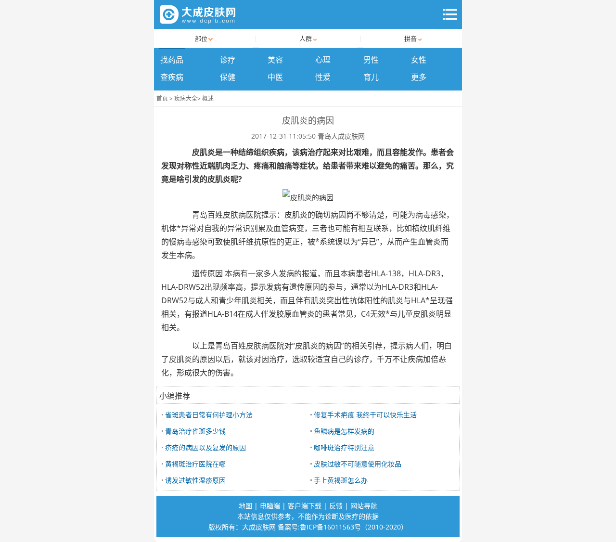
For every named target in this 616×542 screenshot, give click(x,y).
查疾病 (171, 77)
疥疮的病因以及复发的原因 (205, 447)
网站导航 (363, 505)
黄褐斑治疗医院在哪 (195, 463)
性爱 (323, 77)
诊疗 (227, 59)
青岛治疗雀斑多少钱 (195, 431)
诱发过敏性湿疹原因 (195, 480)
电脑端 (270, 505)
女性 (418, 59)
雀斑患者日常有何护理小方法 (209, 414)
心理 (323, 59)
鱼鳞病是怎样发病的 (344, 431)
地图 (245, 505)
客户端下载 (304, 505)
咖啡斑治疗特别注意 (344, 447)
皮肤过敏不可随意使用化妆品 (357, 463)
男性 (371, 59)
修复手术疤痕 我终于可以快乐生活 (365, 414)
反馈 (336, 505)
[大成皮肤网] (198, 14)
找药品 (171, 59)
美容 (275, 59)
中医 (275, 77)
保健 (227, 77)
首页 (162, 98)
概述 (208, 98)
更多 (418, 77)
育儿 (371, 77)
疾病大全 (185, 98)
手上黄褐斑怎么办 (341, 480)
